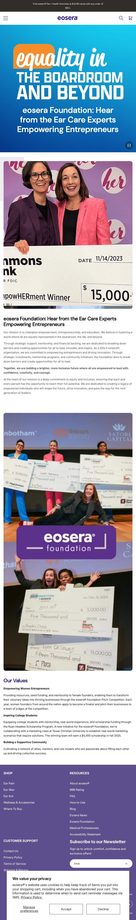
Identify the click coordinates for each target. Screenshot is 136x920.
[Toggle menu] (5, 18)
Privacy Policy (13, 857)
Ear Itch (8, 796)
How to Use (77, 802)
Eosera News (78, 815)
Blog (73, 809)
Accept (66, 909)
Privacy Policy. (31, 897)
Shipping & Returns (16, 870)
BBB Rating (77, 789)
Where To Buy (13, 809)
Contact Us (11, 851)
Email (77, 863)
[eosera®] (68, 18)
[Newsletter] (126, 863)
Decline (103, 909)
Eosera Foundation (82, 821)
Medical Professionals (84, 828)
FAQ (72, 796)
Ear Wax (9, 789)
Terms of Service (15, 863)
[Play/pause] (129, 145)
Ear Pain (9, 783)
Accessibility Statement (85, 834)
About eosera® (79, 783)
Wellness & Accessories (19, 802)
